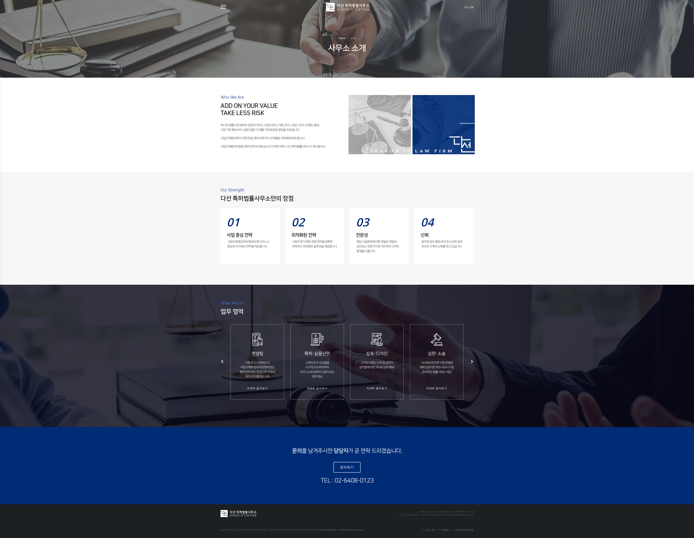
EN (472, 7)
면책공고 (445, 529)
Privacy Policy (328, 529)
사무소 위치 (430, 529)
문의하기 (347, 467)
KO (466, 7)
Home (342, 38)
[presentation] (222, 362)
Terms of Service (348, 529)
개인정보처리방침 (465, 529)
